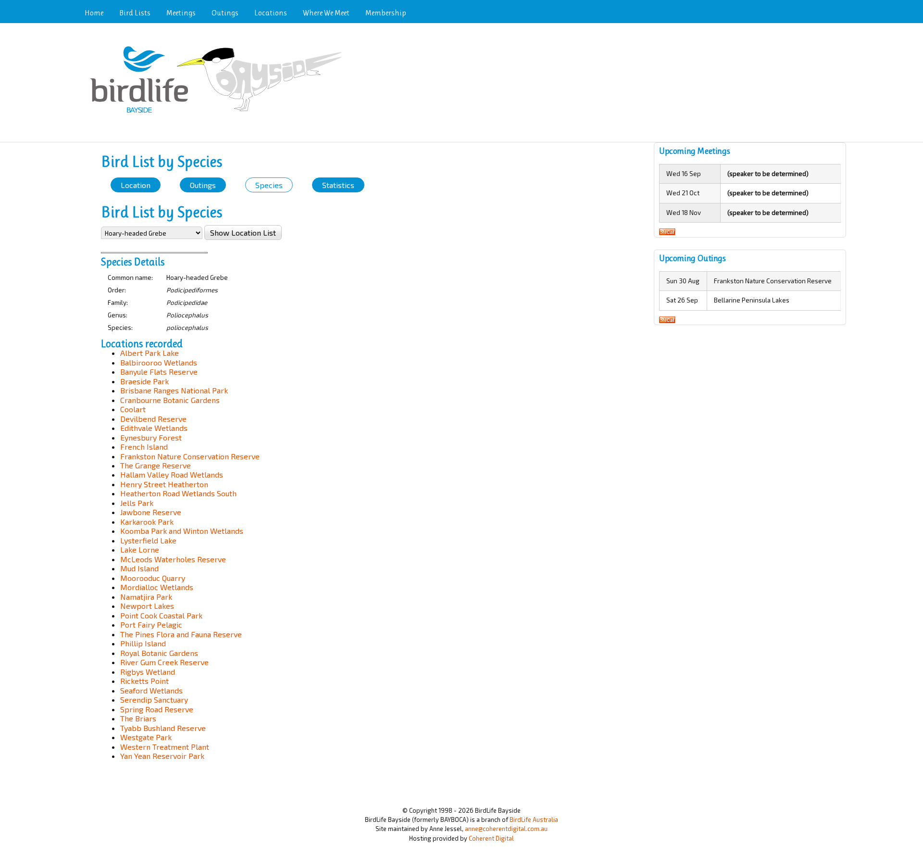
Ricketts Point (144, 680)
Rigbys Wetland (147, 671)
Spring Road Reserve (156, 709)
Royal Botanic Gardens (159, 652)
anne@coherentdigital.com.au (506, 828)
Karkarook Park (147, 521)
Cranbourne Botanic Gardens (170, 399)
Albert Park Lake (149, 352)
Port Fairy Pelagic (151, 624)
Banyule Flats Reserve (159, 371)
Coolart (133, 409)
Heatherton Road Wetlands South (178, 493)
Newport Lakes (147, 605)
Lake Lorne (139, 549)
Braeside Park (144, 381)
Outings (225, 12)
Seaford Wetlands (151, 690)
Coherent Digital (491, 838)
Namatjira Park (146, 596)
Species (269, 184)
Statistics (338, 184)
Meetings (181, 12)
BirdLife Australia (534, 819)
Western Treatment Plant (164, 746)
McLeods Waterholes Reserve (173, 559)
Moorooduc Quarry (152, 577)
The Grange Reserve (155, 465)
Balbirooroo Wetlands (158, 362)
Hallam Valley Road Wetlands (171, 474)
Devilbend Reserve (153, 418)
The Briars (138, 718)
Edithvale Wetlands (153, 427)
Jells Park (136, 502)
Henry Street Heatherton (164, 484)
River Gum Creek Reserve (164, 662)
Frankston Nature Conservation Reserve (190, 456)
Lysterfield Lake (148, 540)
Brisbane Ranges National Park (174, 390)
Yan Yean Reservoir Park (162, 755)
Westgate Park (146, 737)
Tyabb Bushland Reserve (163, 727)
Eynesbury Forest (151, 437)
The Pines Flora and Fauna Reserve (181, 634)
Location (135, 184)
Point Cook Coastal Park (161, 615)
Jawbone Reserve (150, 512)
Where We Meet (326, 12)
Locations (270, 12)
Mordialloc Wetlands (156, 587)
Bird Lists (134, 12)
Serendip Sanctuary (154, 699)
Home (94, 12)
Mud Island (139, 568)
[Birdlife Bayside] (219, 113)
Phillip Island (143, 643)
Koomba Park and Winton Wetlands (181, 530)
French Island (144, 446)
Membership (385, 12)
